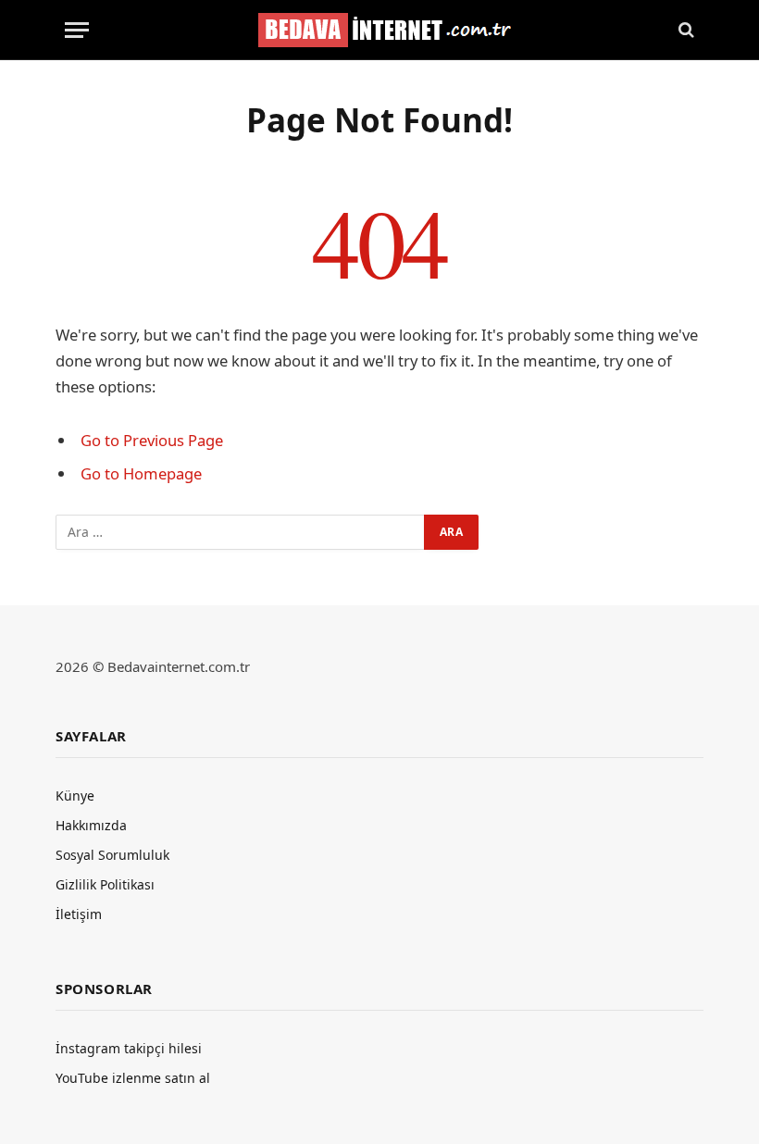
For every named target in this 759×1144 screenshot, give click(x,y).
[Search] (684, 30)
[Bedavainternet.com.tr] (379, 30)
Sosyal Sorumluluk (112, 855)
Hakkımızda (91, 825)
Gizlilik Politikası (105, 884)
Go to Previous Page (152, 440)
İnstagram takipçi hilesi (129, 1048)
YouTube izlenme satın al (133, 1078)
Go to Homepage (141, 473)
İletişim (79, 914)
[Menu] (77, 30)
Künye (75, 795)
